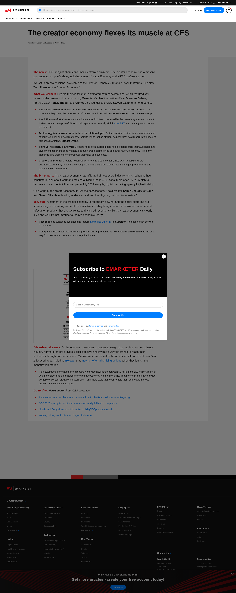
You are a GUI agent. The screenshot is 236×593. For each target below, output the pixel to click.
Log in (196, 10)
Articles (50, 18)
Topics (38, 18)
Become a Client (214, 10)
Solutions (9, 18)
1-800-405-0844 (223, 3)
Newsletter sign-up (145, 3)
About (60, 18)
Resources (25, 18)
